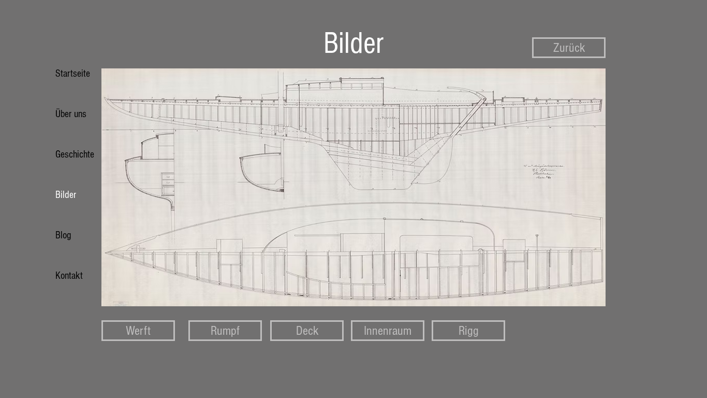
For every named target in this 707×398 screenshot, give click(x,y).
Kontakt (69, 275)
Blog (63, 235)
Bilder (65, 195)
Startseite (72, 73)
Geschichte (74, 154)
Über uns (70, 114)
